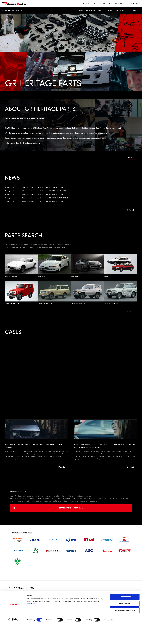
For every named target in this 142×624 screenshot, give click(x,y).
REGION (135, 3)
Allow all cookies (125, 597)
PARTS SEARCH (122, 10)
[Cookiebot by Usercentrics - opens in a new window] (13, 620)
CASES (135, 10)
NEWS (110, 10)
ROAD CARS (96, 3)
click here (31, 604)
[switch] (60, 620)
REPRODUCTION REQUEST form (71, 508)
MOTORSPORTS (118, 3)
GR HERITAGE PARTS (12, 10)
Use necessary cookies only (125, 610)
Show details (108, 620)
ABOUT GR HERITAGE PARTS (91, 10)
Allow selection (124, 603)
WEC (110, 3)
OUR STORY (85, 3)
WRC (104, 3)
